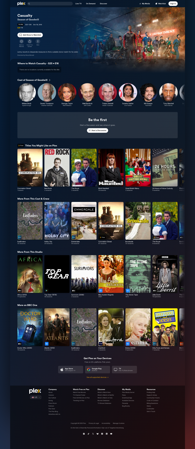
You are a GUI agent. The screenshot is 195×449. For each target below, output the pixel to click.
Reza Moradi (30, 55)
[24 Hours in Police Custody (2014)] (165, 170)
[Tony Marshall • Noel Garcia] (168, 94)
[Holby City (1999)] (57, 223)
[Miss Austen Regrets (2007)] (111, 276)
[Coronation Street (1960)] (30, 170)
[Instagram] (84, 433)
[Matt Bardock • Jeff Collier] (87, 94)
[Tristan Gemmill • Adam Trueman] (107, 94)
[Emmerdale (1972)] (84, 223)
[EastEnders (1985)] (30, 223)
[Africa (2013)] (30, 276)
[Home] (21, 3)
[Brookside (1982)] (138, 223)
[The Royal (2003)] (84, 170)
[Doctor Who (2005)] (30, 329)
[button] (30, 43)
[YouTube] (111, 433)
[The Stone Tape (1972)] (138, 276)
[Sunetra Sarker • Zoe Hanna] (128, 94)
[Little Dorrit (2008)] (165, 276)
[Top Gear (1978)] (57, 276)
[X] (93, 433)
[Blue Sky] (97, 433)
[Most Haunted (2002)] (111, 170)
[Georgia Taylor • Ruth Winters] (67, 94)
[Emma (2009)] (138, 329)
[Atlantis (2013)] (57, 329)
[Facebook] (102, 433)
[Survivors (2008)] (84, 276)
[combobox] (51, 3)
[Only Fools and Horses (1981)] (165, 329)
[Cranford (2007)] (111, 329)
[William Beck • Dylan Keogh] (26, 94)
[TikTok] (88, 433)
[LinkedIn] (106, 433)
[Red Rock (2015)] (57, 170)
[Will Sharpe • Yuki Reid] (148, 94)
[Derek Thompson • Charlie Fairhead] (47, 94)
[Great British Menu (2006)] (138, 170)
